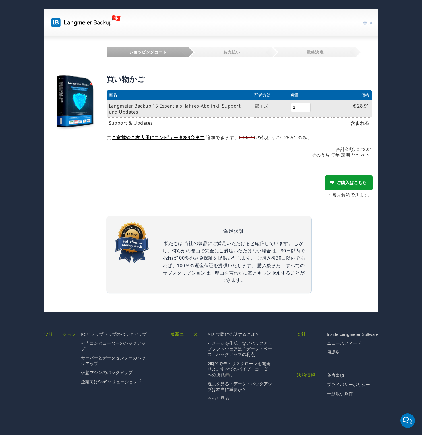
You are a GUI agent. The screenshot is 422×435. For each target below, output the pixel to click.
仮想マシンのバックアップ (107, 372)
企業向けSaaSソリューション (110, 381)
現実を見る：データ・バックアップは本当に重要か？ (240, 386)
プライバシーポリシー (348, 384)
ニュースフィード (344, 343)
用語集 (333, 352)
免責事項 (335, 375)
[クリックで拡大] (75, 95)
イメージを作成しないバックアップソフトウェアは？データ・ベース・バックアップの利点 (240, 348)
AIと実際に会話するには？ (233, 334)
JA (370, 23)
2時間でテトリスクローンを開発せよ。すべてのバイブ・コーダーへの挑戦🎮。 (240, 369)
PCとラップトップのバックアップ (113, 334)
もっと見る (218, 398)
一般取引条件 (340, 393)
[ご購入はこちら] (332, 182)
